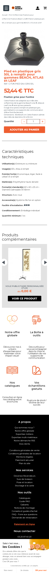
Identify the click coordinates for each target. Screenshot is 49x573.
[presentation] (3, 262)
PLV (10, 15)
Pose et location (24, 482)
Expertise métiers (24, 434)
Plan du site (24, 463)
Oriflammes (17, 15)
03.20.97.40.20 (24, 537)
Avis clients (24, 444)
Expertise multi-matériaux (24, 437)
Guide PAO (24, 501)
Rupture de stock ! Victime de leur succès (37, 402)
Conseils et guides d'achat (24, 511)
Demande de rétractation (24, 517)
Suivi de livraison (24, 479)
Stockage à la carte (24, 485)
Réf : (6, 84)
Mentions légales (24, 457)
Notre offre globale (24, 431)
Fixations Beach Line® (19, 19)
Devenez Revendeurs (24, 476)
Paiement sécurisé (24, 460)
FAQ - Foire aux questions (24, 514)
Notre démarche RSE (24, 440)
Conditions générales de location (24, 453)
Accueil (4, 15)
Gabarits (25, 504)
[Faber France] (15, 6)
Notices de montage (24, 508)
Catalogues (24, 498)
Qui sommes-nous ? (24, 427)
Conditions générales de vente (24, 450)
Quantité (9, 121)
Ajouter (24, 129)
